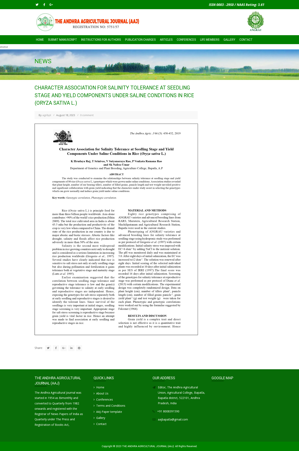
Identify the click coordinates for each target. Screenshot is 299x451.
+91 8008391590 (168, 411)
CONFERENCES (186, 39)
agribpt (46, 115)
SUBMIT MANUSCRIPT (62, 39)
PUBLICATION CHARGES (140, 39)
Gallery (229, 39)
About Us (102, 393)
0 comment (87, 115)
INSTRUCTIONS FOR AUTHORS (101, 39)
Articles (166, 39)
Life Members (209, 39)
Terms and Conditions (110, 405)
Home (40, 39)
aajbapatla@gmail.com (173, 419)
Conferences (104, 399)
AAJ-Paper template (109, 412)
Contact (246, 39)
